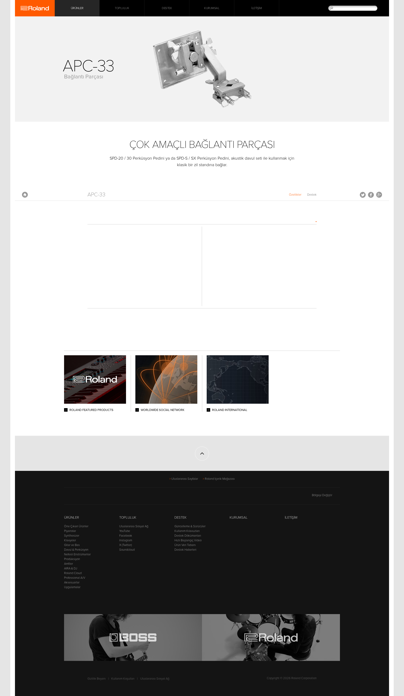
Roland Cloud (73, 573)
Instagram (125, 540)
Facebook (371, 194)
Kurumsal (211, 8)
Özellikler (295, 195)
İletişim (256, 8)
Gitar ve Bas (72, 545)
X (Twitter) (125, 545)
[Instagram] (94, 497)
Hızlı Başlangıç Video (188, 540)
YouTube (124, 531)
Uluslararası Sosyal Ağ (133, 526)
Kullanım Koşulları (122, 679)
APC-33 (96, 194)
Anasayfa (25, 194)
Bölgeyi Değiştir (322, 495)
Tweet (363, 194)
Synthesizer (71, 536)
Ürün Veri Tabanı (185, 545)
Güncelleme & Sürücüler (190, 526)
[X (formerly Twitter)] (76, 497)
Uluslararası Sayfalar (184, 479)
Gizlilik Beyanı (96, 679)
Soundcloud (127, 550)
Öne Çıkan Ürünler (76, 526)
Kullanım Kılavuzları (187, 531)
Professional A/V (74, 578)
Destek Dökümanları (187, 536)
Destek (167, 8)
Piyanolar (70, 531)
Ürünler (71, 517)
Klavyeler (70, 540)
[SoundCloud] (102, 497)
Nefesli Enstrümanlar (77, 554)
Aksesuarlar (71, 582)
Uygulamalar (72, 587)
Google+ (379, 194)
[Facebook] (67, 497)
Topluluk (122, 8)
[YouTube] (85, 497)
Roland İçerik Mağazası (220, 479)
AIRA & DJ (70, 568)
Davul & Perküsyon (76, 550)
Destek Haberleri (185, 550)
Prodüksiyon (72, 559)
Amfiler (68, 564)
